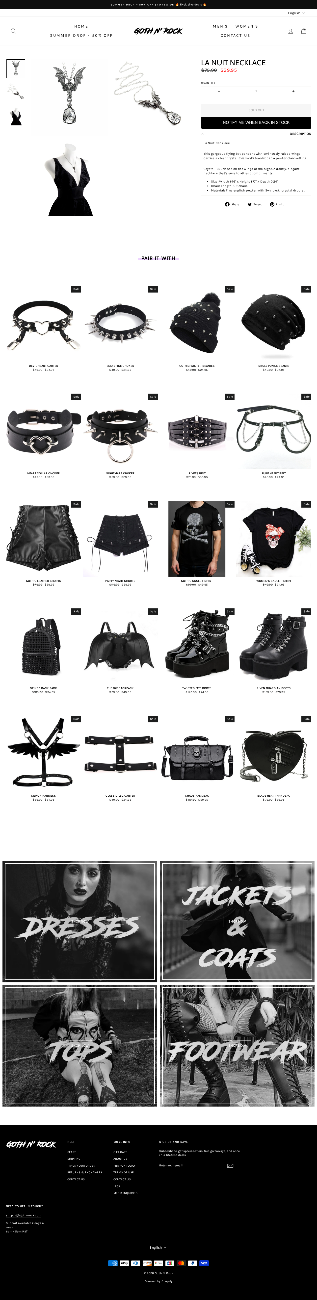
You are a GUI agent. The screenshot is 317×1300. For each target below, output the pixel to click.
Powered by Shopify (158, 1281)
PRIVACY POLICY (124, 1165)
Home (81, 26)
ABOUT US (120, 1158)
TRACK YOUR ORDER (81, 1165)
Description (300, 134)
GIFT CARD (120, 1152)
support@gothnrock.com (23, 1215)
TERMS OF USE (123, 1172)
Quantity (208, 82)
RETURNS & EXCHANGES (84, 1172)
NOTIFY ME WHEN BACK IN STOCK (256, 122)
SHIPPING (74, 1158)
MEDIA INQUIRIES (125, 1193)
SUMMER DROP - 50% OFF (81, 35)
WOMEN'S (247, 26)
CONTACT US (236, 35)
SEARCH (73, 1152)
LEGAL (117, 1186)
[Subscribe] (230, 1166)
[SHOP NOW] (79, 921)
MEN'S (220, 26)
